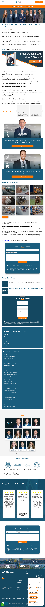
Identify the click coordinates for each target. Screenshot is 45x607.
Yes (23, 305)
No (20, 305)
